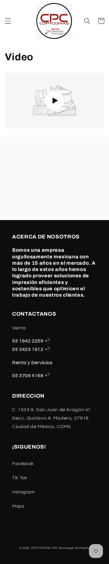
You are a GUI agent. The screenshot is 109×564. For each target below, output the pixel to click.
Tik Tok (19, 478)
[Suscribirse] (90, 212)
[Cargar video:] (54, 100)
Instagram (23, 492)
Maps (18, 506)
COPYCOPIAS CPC (44, 548)
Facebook (23, 464)
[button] (8, 21)
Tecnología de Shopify (74, 548)
